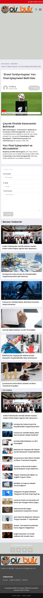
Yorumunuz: (7, 191)
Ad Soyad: (7, 174)
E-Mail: (5, 183)
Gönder (8, 214)
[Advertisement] (21, 38)
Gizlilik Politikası (15, 580)
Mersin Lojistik (26, 595)
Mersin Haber (16, 595)
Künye (5, 580)
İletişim (25, 580)
